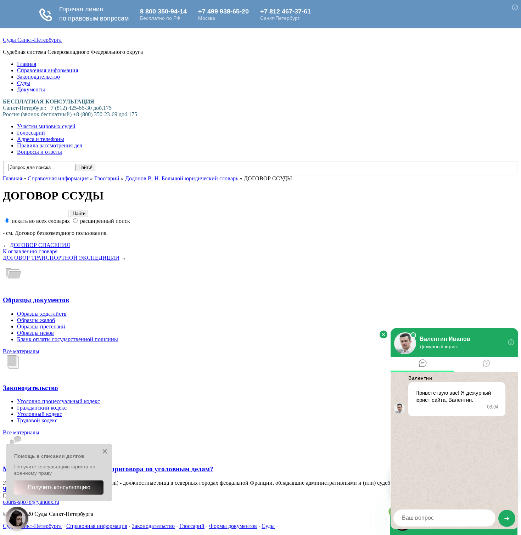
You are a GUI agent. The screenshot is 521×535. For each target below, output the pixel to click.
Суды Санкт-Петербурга (32, 40)
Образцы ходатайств (42, 314)
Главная (26, 64)
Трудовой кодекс (37, 420)
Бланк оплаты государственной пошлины (67, 339)
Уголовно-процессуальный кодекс (58, 401)
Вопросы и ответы (39, 152)
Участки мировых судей (46, 126)
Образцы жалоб (36, 320)
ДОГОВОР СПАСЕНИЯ (40, 245)
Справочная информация (47, 70)
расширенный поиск (104, 221)
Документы (31, 89)
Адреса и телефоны (40, 139)
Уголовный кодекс (39, 414)
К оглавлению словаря (30, 251)
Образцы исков (35, 333)
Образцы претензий (41, 326)
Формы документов (233, 526)
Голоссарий (31, 133)
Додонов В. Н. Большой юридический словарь (181, 178)
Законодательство (38, 77)
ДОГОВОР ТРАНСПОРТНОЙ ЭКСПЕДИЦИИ (61, 258)
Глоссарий (106, 178)
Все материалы (21, 351)
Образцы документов (36, 300)
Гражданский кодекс (42, 408)
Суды (23, 83)
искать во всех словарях (40, 221)
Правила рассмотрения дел (49, 145)
